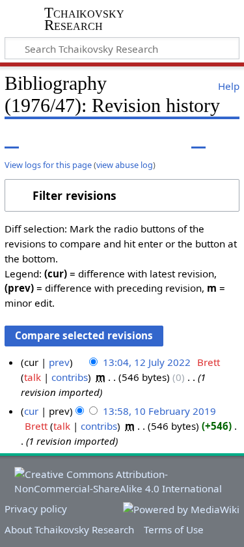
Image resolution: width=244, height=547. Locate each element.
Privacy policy (36, 508)
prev (59, 362)
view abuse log (124, 165)
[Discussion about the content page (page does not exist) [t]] (41, 139)
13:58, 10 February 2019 (159, 410)
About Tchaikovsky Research (69, 529)
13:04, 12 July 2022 (147, 362)
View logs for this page (48, 165)
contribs (69, 377)
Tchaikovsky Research (84, 19)
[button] (122, 195)
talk (32, 377)
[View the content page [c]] (12, 139)
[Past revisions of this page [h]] (198, 139)
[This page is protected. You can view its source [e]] (174, 139)
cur (31, 410)
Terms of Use (174, 529)
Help (228, 85)
